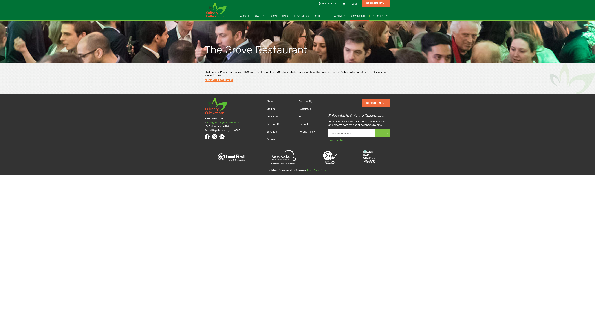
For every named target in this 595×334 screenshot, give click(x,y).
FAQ (301, 116)
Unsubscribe (335, 140)
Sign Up (382, 133)
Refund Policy (307, 131)
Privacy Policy (319, 170)
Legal (309, 170)
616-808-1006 (215, 118)
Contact (303, 124)
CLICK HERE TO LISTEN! (219, 80)
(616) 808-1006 (328, 3)
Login (355, 3)
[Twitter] (214, 136)
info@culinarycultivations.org (224, 122)
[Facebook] (207, 136)
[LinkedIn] (222, 136)
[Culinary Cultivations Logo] (217, 10)
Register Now (375, 3)
